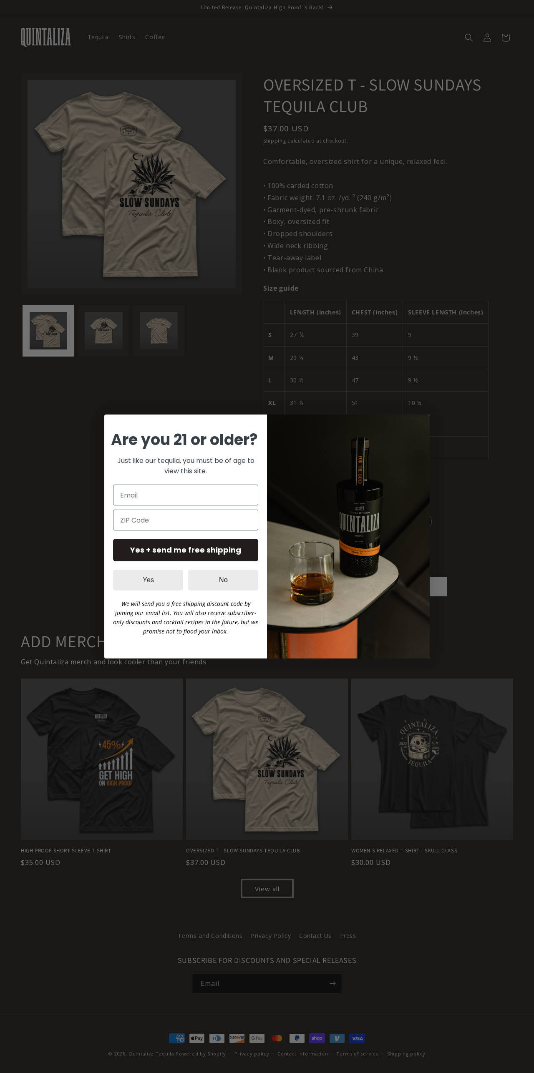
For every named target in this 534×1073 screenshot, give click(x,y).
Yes (148, 579)
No (223, 579)
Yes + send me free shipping (185, 550)
